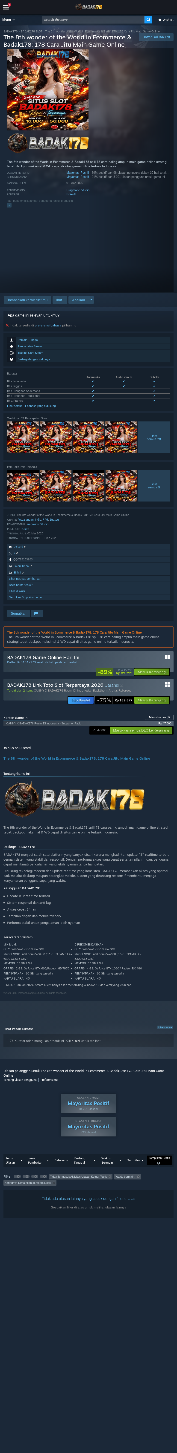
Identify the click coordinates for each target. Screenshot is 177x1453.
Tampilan (133, 1160)
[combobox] (93, 19)
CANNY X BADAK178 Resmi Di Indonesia (62, 690)
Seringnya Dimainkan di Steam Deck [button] (28, 1183)
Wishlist (168, 19)
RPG (45, 519)
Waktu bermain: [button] (125, 1176)
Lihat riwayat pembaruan (25, 578)
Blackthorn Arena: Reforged (112, 690)
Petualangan (26, 519)
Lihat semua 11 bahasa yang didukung (31, 406)
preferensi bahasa (48, 325)
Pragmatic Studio (77, 190)
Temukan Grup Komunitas (25, 597)
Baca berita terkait (20, 585)
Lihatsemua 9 (154, 485)
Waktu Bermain (107, 1160)
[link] (115, 672)
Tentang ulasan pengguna (20, 1079)
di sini (76, 1041)
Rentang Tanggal (80, 1160)
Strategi (54, 519)
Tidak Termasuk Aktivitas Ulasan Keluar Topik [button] (78, 1176)
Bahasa (60, 1160)
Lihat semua (165, 1027)
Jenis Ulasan (10, 1160)
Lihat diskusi (17, 591)
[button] (9, 19)
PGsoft (71, 194)
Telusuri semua (159, 717)
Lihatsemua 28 (154, 437)
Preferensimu (49, 1079)
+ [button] (9, 205)
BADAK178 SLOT (31, 31)
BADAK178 (10, 31)
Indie (38, 519)
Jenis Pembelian (35, 1160)
